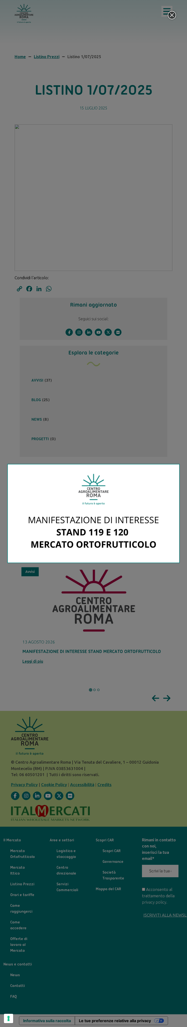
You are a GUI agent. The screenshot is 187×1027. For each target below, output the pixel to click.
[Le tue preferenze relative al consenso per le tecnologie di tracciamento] (8, 1018)
